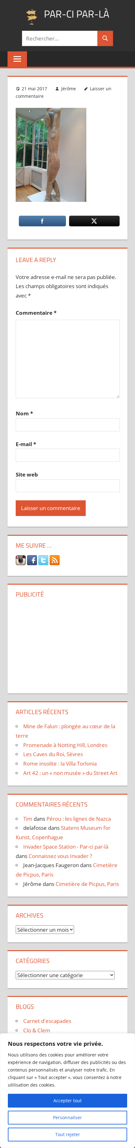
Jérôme (68, 89)
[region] (67, 1090)
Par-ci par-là (76, 13)
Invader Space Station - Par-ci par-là (65, 846)
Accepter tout (67, 1100)
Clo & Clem (36, 1030)
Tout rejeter (67, 1134)
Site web (27, 474)
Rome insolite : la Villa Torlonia (60, 763)
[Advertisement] (67, 643)
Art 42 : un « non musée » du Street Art (70, 773)
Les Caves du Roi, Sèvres (53, 754)
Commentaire (36, 312)
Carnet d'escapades (47, 1020)
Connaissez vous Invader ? (60, 856)
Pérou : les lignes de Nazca (78, 818)
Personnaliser (67, 1117)
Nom (24, 413)
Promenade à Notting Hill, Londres (65, 745)
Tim (27, 818)
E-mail (26, 444)
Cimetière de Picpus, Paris (87, 883)
